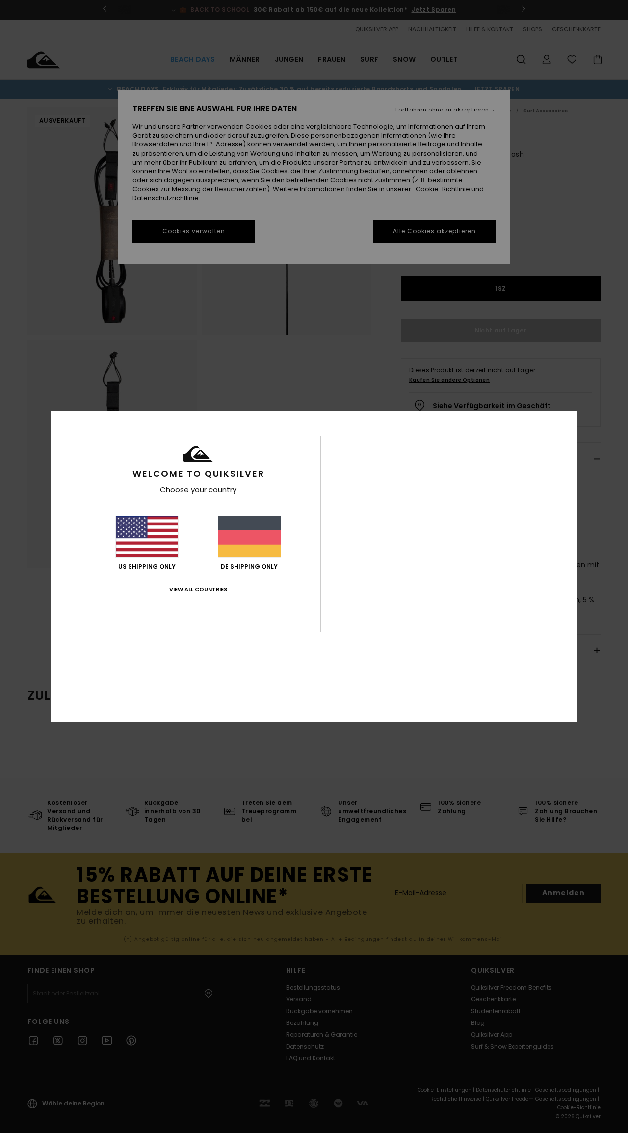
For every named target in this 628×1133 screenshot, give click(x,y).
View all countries (198, 589)
